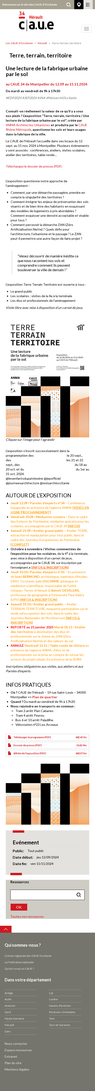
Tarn (52, 1018)
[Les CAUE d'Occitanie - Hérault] (47, 24)
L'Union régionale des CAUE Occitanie (28, 955)
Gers (8, 1031)
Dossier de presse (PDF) (27, 745)
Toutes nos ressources (27, 916)
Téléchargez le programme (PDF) (32, 737)
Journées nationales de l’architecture (47, 465)
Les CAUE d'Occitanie (19, 43)
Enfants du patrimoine (50, 455)
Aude (8, 999)
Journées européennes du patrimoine (39, 460)
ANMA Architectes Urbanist (26, 125)
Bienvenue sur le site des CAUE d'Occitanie (29, 4)
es (48, 125)
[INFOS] (74, 526)
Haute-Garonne (14, 1018)
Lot (51, 993)
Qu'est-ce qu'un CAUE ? (19, 968)
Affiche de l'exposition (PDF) (29, 753)
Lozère (53, 999)
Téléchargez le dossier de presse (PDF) (34, 166)
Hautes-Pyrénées (60, 1005)
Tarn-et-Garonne (59, 1025)
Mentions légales (17, 1069)
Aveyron (10, 1005)
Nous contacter (16, 1043)
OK (19, 907)
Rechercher (68, 4)
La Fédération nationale (19, 962)
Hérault (42, 43)
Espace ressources (18, 1050)
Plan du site (13, 1063)
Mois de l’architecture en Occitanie (50, 469)
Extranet (11, 1056)
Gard (8, 1012)
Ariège (9, 993)
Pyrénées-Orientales (62, 1012)
